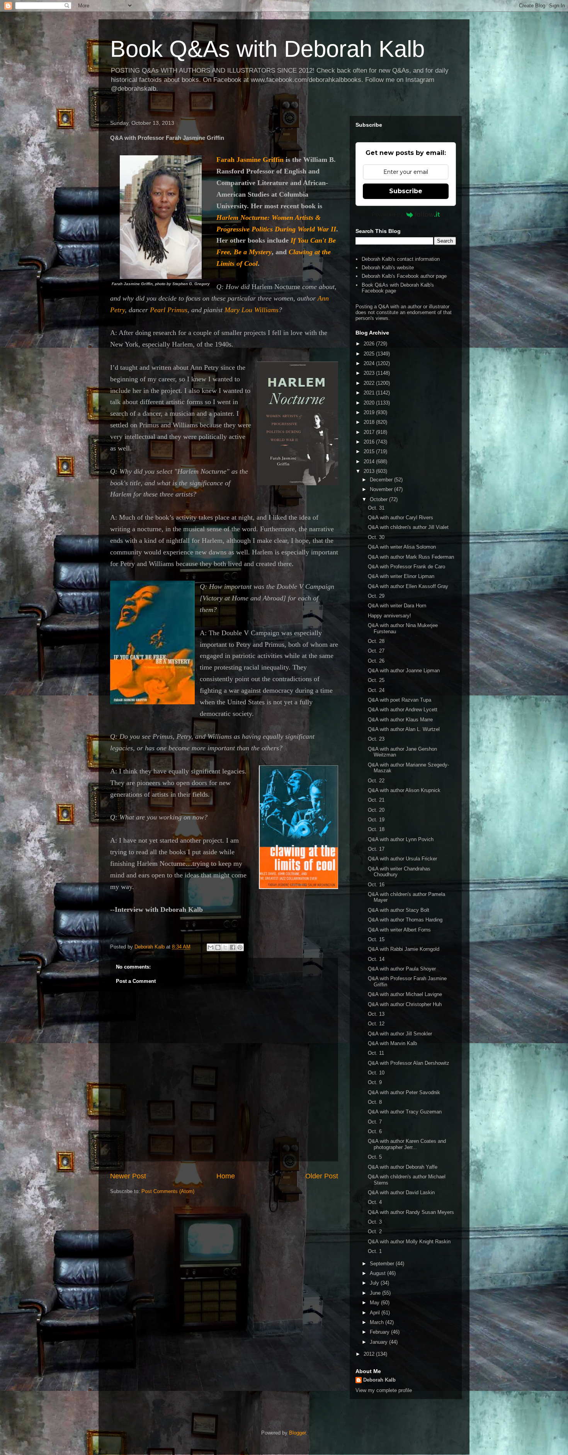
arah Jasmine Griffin (252, 159)
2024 (370, 363)
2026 (370, 344)
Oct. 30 (376, 537)
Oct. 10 (376, 1073)
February (380, 1332)
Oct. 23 (376, 739)
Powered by (387, 214)
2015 (370, 451)
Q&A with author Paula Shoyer (402, 969)
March (377, 1322)
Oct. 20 (376, 810)
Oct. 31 (376, 508)
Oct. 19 (376, 820)
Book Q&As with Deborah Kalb (267, 49)
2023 (370, 373)
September (383, 1263)
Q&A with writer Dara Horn (397, 606)
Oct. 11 (376, 1053)
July (375, 1283)
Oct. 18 (376, 829)
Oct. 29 (376, 596)
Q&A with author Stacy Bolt (398, 910)
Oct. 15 (376, 939)
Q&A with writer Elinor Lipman (401, 576)
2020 (370, 403)
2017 (370, 432)
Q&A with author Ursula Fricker (402, 859)
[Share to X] (225, 947)
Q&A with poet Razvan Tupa (399, 700)
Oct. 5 (375, 1157)
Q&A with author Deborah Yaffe (402, 1167)
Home (225, 1176)
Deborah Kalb (379, 1380)
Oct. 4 (375, 1202)
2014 (370, 461)
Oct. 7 (375, 1122)
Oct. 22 (376, 781)
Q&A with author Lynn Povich (401, 839)
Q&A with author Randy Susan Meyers (411, 1212)
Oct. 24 (376, 690)
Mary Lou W (251, 310)
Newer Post (128, 1176)
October (379, 499)
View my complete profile (383, 1390)
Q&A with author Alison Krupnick (404, 790)
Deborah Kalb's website (388, 267)
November (382, 489)
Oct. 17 (376, 849)
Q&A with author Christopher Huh (405, 1004)
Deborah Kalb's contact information (401, 259)
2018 (370, 422)
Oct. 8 (375, 1102)
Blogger (297, 1433)
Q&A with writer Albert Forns (399, 930)
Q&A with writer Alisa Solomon (402, 547)
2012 (370, 1354)
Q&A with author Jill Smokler (400, 1034)
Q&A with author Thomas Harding (405, 920)
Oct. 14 (376, 959)
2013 (370, 471)
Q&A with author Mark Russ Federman (411, 557)
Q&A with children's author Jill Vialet (408, 527)
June (376, 1293)
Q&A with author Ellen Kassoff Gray (408, 586)
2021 (370, 393)
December (382, 480)
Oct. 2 (375, 1231)
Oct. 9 (375, 1082)
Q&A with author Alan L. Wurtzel (404, 729)
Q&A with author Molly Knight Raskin (409, 1241)
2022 (370, 383)
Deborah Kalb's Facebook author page (404, 276)
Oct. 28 (376, 641)
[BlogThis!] (218, 947)
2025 (370, 354)
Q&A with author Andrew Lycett (402, 709)
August (378, 1273)
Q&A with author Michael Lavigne (405, 994)
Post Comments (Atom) (167, 1191)
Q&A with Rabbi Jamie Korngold (403, 949)
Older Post (321, 1176)
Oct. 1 (375, 1251)
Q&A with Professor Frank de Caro (406, 566)
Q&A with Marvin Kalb (392, 1043)
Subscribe (405, 191)
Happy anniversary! (389, 616)
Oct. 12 (376, 1024)
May (375, 1302)
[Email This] (210, 947)
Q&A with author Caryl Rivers (400, 517)
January (379, 1342)
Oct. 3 (375, 1222)
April (375, 1313)
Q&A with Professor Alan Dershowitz (408, 1063)
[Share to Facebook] (232, 947)
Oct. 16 (376, 884)
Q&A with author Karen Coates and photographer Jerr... (407, 1144)
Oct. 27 (376, 651)
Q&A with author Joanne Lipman (404, 670)
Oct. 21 (376, 800)
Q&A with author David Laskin (401, 1192)
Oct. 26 (376, 661)
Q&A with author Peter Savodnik (404, 1092)
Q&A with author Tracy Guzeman (405, 1112)
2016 (370, 442)
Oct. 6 (375, 1131)
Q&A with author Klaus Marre (400, 719)
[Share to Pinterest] (240, 947)
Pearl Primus (168, 310)
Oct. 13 (376, 1014)
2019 (370, 412)
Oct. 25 (376, 680)
